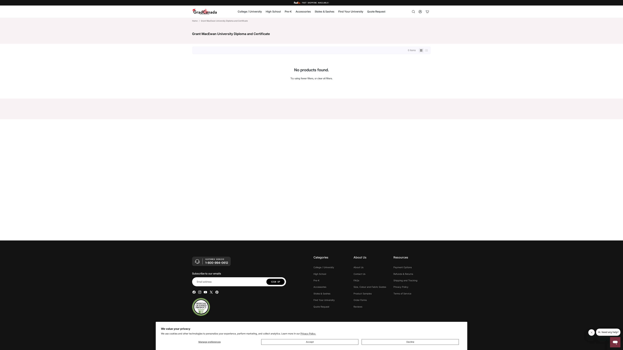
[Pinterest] (217, 292)
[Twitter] (211, 292)
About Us (358, 267)
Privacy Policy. (308, 333)
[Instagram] (200, 292)
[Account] (420, 11)
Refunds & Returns (403, 273)
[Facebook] (194, 292)
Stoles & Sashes (321, 293)
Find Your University (324, 300)
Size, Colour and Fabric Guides (370, 287)
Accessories (319, 287)
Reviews (358, 306)
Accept (310, 341)
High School (319, 273)
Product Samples (363, 293)
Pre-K (316, 280)
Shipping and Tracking (405, 280)
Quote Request (321, 306)
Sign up (275, 281)
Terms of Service (402, 293)
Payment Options (402, 267)
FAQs (356, 280)
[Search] (413, 11)
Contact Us (359, 273)
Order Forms (360, 300)
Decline (410, 341)
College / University (323, 267)
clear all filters (324, 78)
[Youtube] (205, 292)
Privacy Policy (400, 287)
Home (195, 21)
